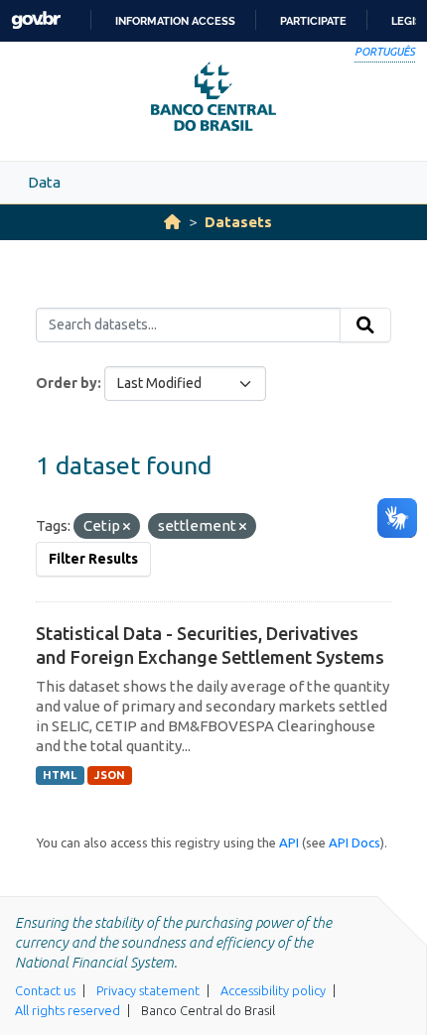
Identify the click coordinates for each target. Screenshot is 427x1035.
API (289, 842)
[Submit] (365, 325)
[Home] (172, 221)
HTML (59, 775)
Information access (175, 21)
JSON (109, 775)
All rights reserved (67, 1010)
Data (44, 182)
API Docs (354, 842)
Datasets (238, 221)
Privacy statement (148, 990)
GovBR (36, 20)
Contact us (45, 990)
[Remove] (126, 527)
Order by (66, 383)
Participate (313, 21)
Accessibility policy (273, 990)
